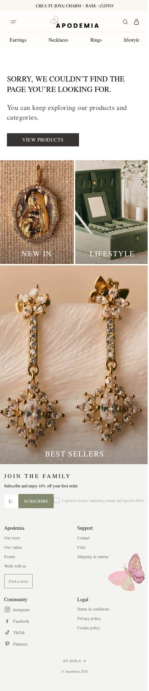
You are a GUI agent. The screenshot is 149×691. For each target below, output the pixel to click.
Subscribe (36, 501)
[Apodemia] (74, 22)
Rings (96, 39)
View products (43, 139)
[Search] (125, 22)
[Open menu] (13, 22)
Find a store (18, 581)
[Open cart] (136, 22)
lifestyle (131, 39)
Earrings (18, 39)
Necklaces (58, 39)
